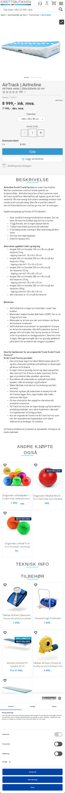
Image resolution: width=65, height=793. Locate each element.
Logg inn (47, 3)
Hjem (3, 15)
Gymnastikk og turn (17, 15)
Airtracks (46, 15)
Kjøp (32, 151)
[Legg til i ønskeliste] (4, 465)
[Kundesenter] (40, 3)
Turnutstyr (34, 15)
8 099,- (23, 144)
